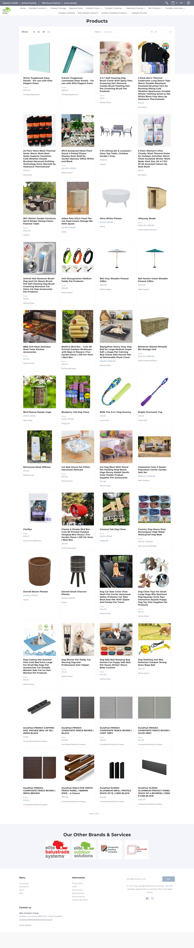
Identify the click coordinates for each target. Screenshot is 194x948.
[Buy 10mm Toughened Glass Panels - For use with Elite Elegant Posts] (39, 57)
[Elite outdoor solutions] (84, 849)
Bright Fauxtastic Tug (150, 412)
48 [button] (48, 32)
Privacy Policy (77, 883)
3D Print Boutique (68, 369)
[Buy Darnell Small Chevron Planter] (77, 571)
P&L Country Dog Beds (147, 546)
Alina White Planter (111, 218)
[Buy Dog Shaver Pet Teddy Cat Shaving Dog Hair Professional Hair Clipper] (77, 639)
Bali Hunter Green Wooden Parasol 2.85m (153, 279)
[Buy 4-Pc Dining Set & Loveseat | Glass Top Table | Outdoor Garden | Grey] (116, 130)
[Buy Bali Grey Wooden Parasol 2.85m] (116, 258)
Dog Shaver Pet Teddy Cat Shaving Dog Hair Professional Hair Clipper (76, 662)
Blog (21, 893)
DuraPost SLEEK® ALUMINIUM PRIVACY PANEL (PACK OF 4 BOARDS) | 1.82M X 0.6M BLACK (154, 792)
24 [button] (38, 32)
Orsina (64, 232)
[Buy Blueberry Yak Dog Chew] (77, 391)
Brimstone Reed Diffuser (37, 467)
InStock (103, 164)
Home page (24, 883)
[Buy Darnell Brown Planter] (39, 571)
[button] (188, 3)
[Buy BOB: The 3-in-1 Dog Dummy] (116, 391)
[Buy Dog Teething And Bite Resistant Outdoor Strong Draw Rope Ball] (154, 639)
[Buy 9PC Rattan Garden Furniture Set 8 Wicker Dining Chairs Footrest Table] (39, 198)
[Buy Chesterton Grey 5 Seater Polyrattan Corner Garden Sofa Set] (154, 446)
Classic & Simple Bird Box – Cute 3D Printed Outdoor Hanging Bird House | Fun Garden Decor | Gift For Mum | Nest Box (77, 534)
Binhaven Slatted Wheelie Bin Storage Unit (152, 348)
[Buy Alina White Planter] (116, 198)
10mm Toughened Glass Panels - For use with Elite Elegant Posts (37, 81)
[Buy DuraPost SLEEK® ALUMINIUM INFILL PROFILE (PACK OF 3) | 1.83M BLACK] (116, 767)
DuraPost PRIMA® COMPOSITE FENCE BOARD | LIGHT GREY (116, 730)
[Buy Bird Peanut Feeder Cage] (39, 391)
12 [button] (34, 32)
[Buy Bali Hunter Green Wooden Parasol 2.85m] (154, 258)
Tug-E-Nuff (104, 420)
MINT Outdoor (105, 289)
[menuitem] (167, 3)
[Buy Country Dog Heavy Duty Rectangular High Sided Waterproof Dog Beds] (154, 509)
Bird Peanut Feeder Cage (37, 412)
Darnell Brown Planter (35, 591)
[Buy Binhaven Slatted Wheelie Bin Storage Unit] (154, 326)
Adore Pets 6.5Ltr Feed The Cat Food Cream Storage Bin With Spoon (77, 221)
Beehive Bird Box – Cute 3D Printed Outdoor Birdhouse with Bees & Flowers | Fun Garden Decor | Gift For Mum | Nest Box (77, 352)
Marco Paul (27, 420)
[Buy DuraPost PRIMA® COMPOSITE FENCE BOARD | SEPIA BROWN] (39, 767)
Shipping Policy (78, 893)
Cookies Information (80, 900)
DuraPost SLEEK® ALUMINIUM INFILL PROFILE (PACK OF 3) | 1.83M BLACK (115, 790)
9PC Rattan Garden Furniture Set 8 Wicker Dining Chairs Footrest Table (39, 221)
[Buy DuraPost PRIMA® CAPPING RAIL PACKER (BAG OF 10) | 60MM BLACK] (39, 707)
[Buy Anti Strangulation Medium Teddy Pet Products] (77, 258)
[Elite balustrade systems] (57, 850)
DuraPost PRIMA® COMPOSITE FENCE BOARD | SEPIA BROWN (39, 790)
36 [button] (43, 32)
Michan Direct (105, 102)
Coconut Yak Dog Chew (113, 529)
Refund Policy (77, 890)
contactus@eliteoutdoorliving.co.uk (35, 919)
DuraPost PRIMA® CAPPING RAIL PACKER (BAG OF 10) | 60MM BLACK (38, 730)
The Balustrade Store (31, 95)
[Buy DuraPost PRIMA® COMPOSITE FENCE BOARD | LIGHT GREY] (116, 707)
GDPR (74, 887)
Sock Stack (142, 107)
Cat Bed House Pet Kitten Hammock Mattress (75, 468)
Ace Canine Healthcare (32, 541)
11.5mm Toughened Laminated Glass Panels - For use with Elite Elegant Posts (77, 81)
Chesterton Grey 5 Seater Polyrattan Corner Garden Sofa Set (152, 470)
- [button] (179, 3)
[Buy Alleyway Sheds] (154, 198)
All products (24, 887)
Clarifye (27, 529)
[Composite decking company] (110, 849)
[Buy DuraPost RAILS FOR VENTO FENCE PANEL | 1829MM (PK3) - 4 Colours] (77, 767)
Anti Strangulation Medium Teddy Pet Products (76, 279)
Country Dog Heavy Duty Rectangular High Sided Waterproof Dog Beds (152, 532)
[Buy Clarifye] (39, 509)
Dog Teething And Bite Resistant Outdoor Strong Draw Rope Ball (152, 662)
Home (98, 32)
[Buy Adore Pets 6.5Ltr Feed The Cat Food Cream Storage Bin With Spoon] (77, 198)
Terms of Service (78, 897)
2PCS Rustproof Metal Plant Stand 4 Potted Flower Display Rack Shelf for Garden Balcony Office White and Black (77, 156)
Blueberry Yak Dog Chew (75, 412)
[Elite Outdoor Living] (7, 10)
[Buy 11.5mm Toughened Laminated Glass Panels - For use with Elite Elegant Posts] (77, 57)
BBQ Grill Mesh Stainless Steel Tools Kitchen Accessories (37, 349)
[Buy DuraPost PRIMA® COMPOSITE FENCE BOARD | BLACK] (77, 707)
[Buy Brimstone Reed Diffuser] (39, 446)
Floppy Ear (65, 423)
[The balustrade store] (136, 849)
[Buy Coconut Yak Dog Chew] (116, 509)
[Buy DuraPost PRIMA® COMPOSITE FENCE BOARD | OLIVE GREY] (154, 707)
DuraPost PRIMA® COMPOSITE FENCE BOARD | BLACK (77, 730)
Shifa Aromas (28, 475)
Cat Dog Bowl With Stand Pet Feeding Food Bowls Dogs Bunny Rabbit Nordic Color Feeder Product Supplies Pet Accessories (114, 472)
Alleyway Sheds (147, 218)
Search (22, 890)
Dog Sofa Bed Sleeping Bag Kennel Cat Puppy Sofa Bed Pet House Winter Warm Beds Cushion (115, 663)
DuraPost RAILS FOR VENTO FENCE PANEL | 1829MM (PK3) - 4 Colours (77, 790)
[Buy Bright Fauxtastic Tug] (154, 391)
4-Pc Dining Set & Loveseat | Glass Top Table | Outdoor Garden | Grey (115, 153)
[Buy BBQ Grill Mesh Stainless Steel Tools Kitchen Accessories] (39, 326)
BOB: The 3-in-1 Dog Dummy (115, 412)
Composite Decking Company (35, 741)
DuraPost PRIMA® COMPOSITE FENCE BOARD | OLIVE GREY (154, 730)
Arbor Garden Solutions (147, 230)
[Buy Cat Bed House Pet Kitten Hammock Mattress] (77, 446)
